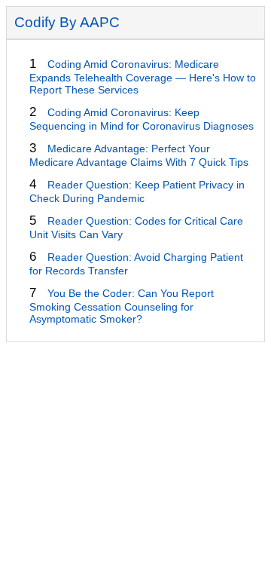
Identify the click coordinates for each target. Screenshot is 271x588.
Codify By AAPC (67, 22)
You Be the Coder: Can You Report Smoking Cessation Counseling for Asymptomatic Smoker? (121, 306)
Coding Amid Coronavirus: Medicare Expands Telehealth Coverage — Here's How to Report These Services (142, 77)
